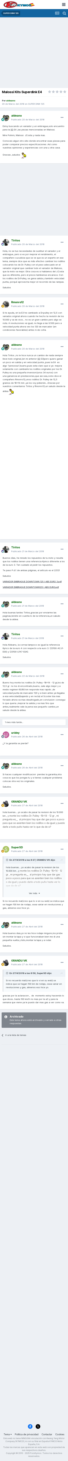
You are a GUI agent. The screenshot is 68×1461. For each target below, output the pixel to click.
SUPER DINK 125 (36, 104)
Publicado (27, 119)
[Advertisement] (34, 53)
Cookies (59, 1434)
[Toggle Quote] (7, 860)
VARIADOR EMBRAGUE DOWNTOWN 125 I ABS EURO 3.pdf (32, 581)
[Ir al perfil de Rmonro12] (6, 304)
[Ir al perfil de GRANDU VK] (6, 803)
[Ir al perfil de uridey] (6, 734)
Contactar (47, 1434)
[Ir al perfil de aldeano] (6, 117)
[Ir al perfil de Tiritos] (6, 242)
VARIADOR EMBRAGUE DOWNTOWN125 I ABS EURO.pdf (31, 587)
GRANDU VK (43, 860)
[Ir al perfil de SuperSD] (6, 849)
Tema (7, 1434)
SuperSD (42, 973)
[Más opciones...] (62, 118)
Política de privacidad (26, 1434)
